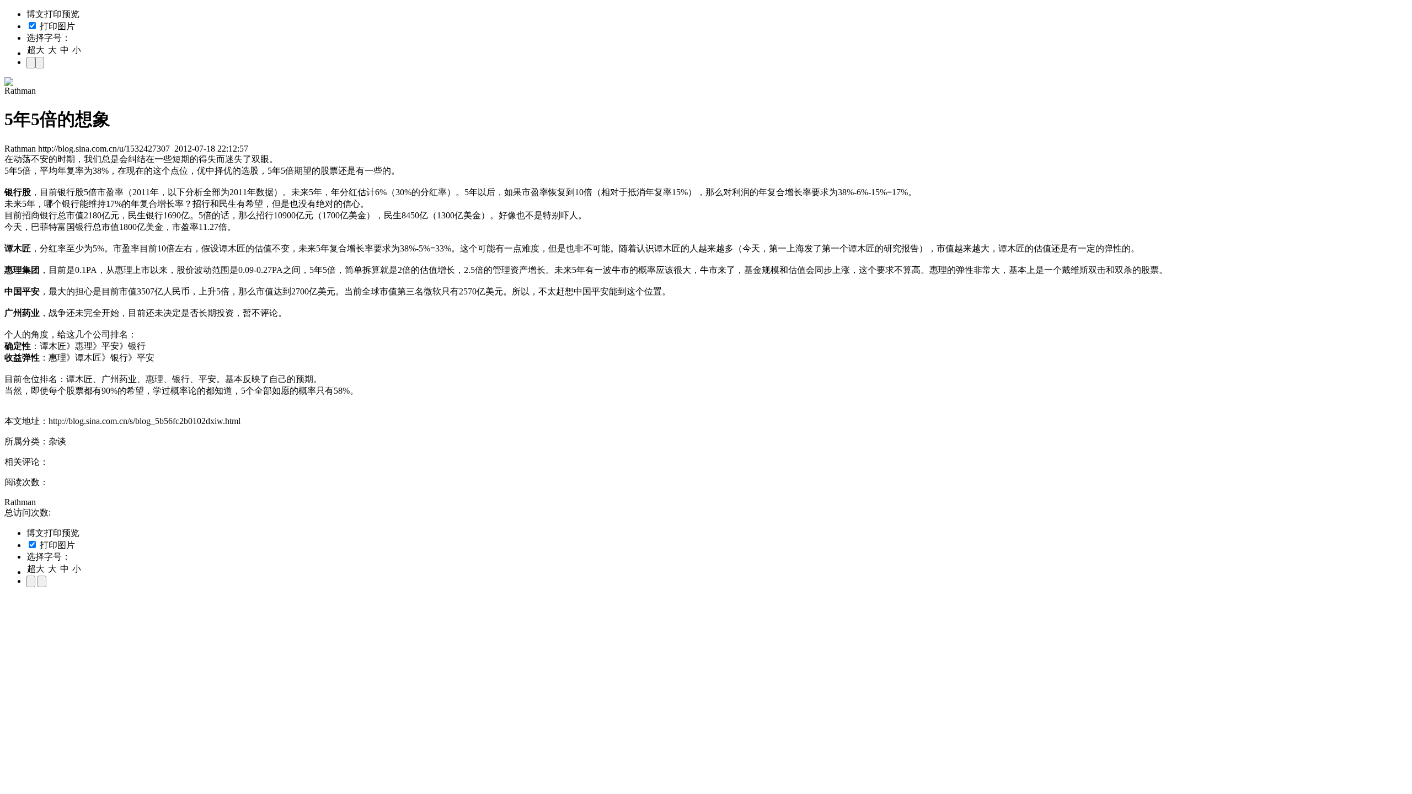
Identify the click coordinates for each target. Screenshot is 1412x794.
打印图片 (56, 26)
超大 (36, 50)
